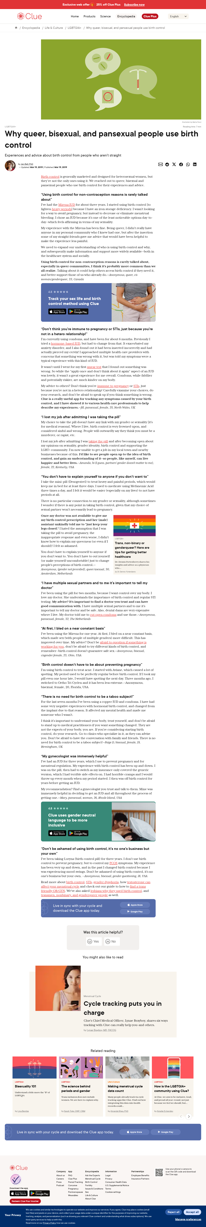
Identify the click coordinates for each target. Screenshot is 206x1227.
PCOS (113, 863)
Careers (60, 1178)
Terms (108, 1188)
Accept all (192, 1212)
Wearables (73, 1195)
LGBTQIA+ (74, 28)
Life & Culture (54, 28)
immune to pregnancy (113, 386)
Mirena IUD (66, 204)
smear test (94, 367)
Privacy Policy (49, 1222)
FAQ (70, 1175)
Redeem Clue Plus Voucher (25, 1201)
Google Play (137, 911)
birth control (75, 882)
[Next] (188, 1116)
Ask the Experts (92, 1175)
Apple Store (137, 904)
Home (75, 16)
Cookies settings (113, 1191)
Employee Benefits (140, 1175)
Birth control (50, 176)
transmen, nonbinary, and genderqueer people (74, 895)
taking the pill (98, 441)
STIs (136, 386)
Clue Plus (150, 16)
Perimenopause (75, 1191)
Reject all (173, 1212)
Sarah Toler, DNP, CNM (74, 1111)
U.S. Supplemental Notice (117, 1185)
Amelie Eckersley (165, 1111)
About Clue (90, 1198)
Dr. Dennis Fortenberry (126, 572)
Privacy (108, 1178)
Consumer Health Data (116, 1182)
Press (59, 1182)
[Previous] (181, 1116)
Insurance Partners (140, 1178)
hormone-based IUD (65, 343)
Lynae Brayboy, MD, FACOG (101, 1030)
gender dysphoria (106, 882)
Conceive (72, 1185)
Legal (107, 1175)
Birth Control (91, 1182)
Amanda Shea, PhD (119, 1111)
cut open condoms (103, 614)
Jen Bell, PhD (27, 164)
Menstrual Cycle (92, 1178)
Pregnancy (73, 1188)
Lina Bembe (23, 1111)
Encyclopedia (126, 16)
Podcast (60, 1185)
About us (60, 1175)
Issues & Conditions (94, 1188)
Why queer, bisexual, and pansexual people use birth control (125, 28)
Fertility (88, 1185)
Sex (87, 1191)
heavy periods (61, 209)
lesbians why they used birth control (116, 890)
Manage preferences (188, 1219)
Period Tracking (75, 1182)
